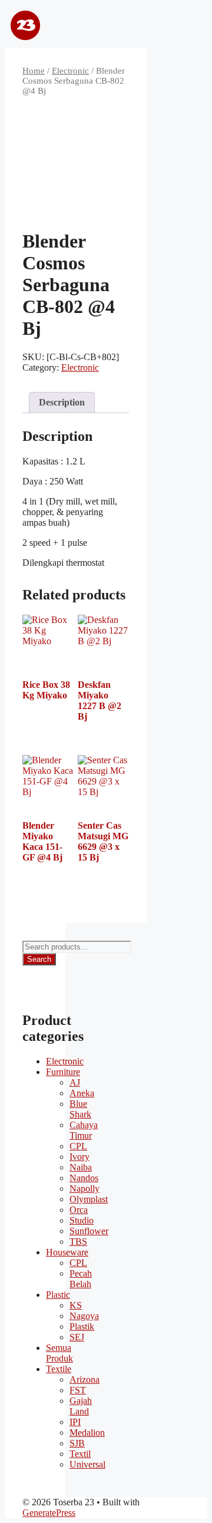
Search (39, 959)
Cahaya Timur (83, 1130)
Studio (81, 1220)
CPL (78, 1146)
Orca (78, 1210)
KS (75, 1305)
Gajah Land (80, 1406)
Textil (80, 1454)
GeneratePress (48, 1513)
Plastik (81, 1326)
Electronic (70, 70)
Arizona (84, 1379)
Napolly (84, 1189)
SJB (77, 1443)
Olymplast (88, 1199)
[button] (176, 26)
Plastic (58, 1295)
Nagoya (84, 1316)
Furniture (63, 1072)
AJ (74, 1082)
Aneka (81, 1093)
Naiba (80, 1167)
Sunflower (88, 1231)
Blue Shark (80, 1109)
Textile (58, 1369)
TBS (78, 1242)
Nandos (83, 1178)
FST (77, 1390)
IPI (75, 1422)
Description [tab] (62, 402)
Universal (87, 1464)
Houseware (67, 1252)
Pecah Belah (80, 1278)
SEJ (76, 1337)
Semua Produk (59, 1353)
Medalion (87, 1433)
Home (33, 70)
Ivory (79, 1157)
